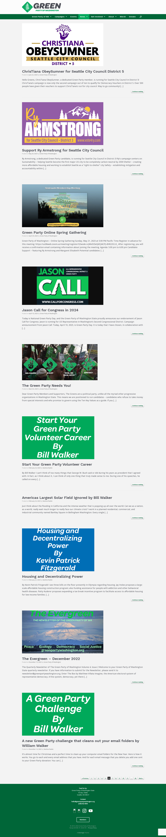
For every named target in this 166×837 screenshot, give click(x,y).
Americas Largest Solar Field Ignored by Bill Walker (67, 497)
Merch (123, 17)
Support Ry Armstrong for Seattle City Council (63, 150)
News (82, 17)
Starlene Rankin (47, 468)
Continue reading (137, 91)
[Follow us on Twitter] (79, 811)
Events (73, 17)
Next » (141, 778)
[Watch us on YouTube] (91, 811)
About (111, 17)
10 (123, 778)
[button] (140, 16)
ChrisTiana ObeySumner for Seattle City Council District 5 (73, 71)
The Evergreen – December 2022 (51, 659)
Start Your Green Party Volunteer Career (57, 464)
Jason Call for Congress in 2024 (50, 310)
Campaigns (59, 17)
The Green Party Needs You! (46, 385)
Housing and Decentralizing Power (52, 576)
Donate (132, 17)
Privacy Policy (92, 828)
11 (127, 778)
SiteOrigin (81, 833)
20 (135, 778)
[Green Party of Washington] (41, 7)
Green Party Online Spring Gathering (54, 232)
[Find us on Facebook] (74, 811)
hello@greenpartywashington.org (83, 801)
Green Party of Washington (48, 75)
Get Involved (97, 17)
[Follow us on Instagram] (84, 811)
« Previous (85, 778)
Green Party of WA (40, 17)
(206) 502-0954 (83, 804)
